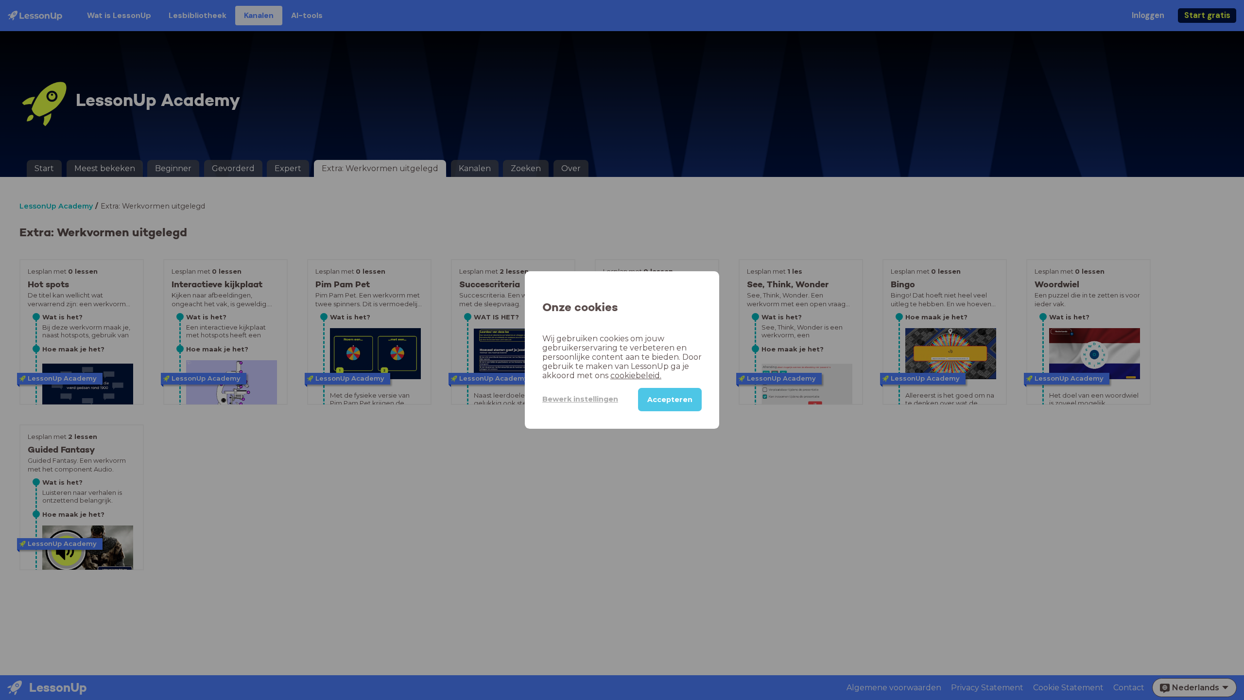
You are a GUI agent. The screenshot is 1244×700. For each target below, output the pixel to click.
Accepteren (669, 399)
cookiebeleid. (635, 375)
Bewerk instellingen (580, 399)
